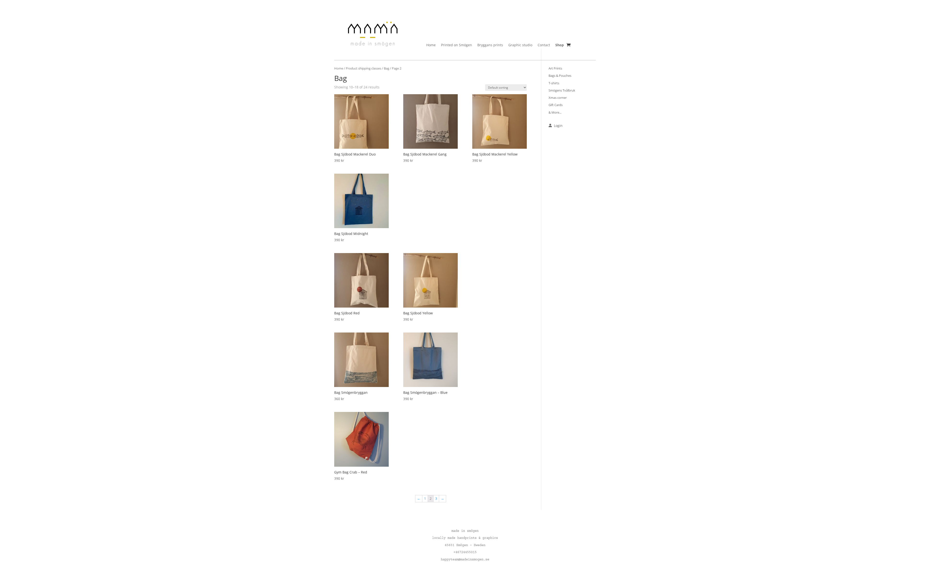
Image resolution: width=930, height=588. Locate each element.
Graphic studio (520, 45)
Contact (544, 45)
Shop (559, 45)
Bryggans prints (490, 45)
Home (431, 45)
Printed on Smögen (456, 45)
